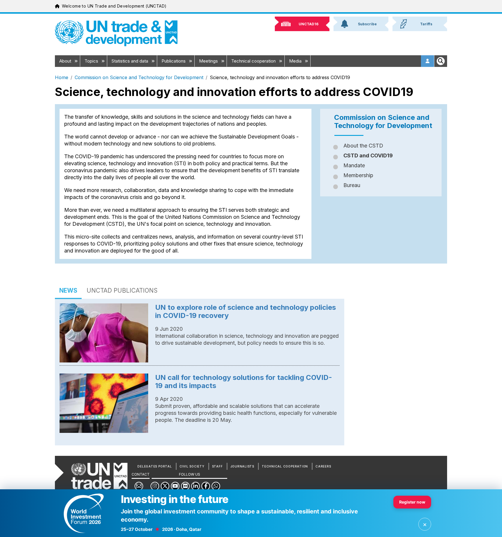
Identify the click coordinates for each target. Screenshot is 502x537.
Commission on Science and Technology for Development (139, 77)
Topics (92, 61)
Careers (323, 466)
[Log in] (427, 61)
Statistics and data (130, 61)
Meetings (209, 61)
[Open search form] (441, 61)
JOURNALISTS (242, 466)
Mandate (354, 165)
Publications (174, 61)
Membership (358, 175)
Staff (217, 466)
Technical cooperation (254, 61)
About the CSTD (363, 146)
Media (296, 61)
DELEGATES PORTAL (154, 466)
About (65, 61)
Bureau (351, 185)
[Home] (116, 33)
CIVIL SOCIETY (192, 466)
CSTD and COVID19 (368, 155)
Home (61, 77)
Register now (412, 501)
